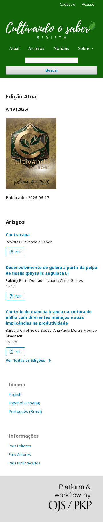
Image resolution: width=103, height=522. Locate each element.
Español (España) (24, 403)
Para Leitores (20, 445)
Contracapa (18, 234)
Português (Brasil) (25, 411)
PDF (17, 251)
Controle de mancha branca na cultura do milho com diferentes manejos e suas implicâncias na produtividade (49, 317)
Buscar (51, 70)
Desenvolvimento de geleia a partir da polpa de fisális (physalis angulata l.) (51, 270)
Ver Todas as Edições (25, 360)
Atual (14, 48)
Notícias (61, 48)
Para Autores (20, 454)
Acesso (88, 4)
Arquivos (36, 48)
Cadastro (67, 4)
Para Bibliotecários (24, 463)
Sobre (84, 48)
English (15, 394)
